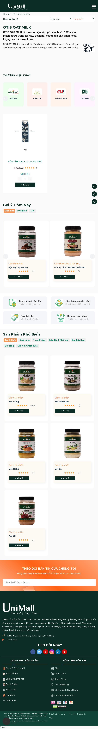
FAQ (51, 718)
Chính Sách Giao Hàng (66, 690)
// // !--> (49, 99)
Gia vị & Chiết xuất (27, 346)
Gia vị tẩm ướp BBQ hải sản (69, 268)
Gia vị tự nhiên (15, 263)
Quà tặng (25, 340)
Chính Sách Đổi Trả (64, 695)
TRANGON (19, 99)
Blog (56, 668)
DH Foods (66, 99)
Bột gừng (14, 402)
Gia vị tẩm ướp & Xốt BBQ (67, 263)
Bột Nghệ (14, 469)
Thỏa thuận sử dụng (57, 714)
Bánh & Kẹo (78, 340)
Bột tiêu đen (62, 402)
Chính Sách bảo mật (77, 714)
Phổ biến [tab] (22, 211)
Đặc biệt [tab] (9, 211)
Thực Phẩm (39, 340)
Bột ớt (12, 536)
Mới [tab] (32, 211)
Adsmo (17, 716)
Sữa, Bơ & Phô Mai (58, 340)
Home (6, 14)
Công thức (60, 673)
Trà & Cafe (10, 340)
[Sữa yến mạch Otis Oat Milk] (25, 131)
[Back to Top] (6, 721)
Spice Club (60, 679)
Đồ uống (9, 346)
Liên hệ (26, 185)
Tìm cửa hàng (61, 684)
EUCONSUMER (42, 99)
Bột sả (58, 469)
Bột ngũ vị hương (18, 268)
